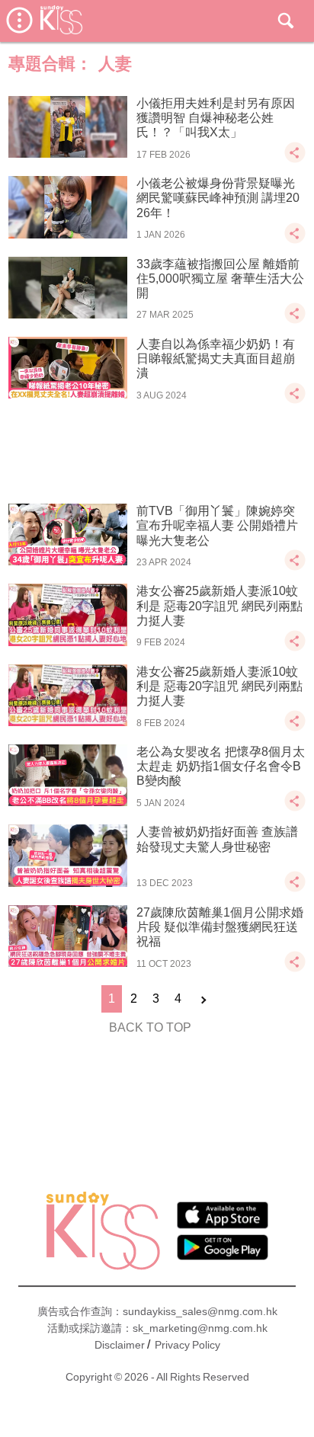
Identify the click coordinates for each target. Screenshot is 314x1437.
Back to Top (150, 1027)
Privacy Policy (187, 1345)
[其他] (295, 159)
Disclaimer (120, 1345)
